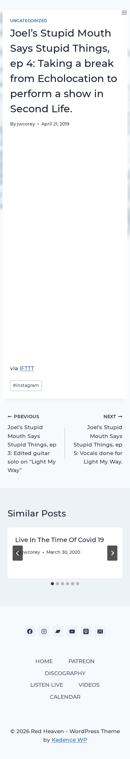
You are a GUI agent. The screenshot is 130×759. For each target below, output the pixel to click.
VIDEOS (89, 685)
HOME (44, 661)
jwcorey (26, 123)
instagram (26, 385)
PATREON (81, 661)
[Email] (100, 631)
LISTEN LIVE (46, 685)
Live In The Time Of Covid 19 (59, 540)
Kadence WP (69, 740)
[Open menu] (124, 12)
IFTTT (27, 368)
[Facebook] (30, 631)
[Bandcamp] (58, 631)
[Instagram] (43, 631)
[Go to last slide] (18, 553)
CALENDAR (65, 697)
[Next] (112, 553)
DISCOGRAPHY (65, 673)
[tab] (52, 583)
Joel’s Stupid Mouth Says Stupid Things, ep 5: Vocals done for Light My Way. (98, 439)
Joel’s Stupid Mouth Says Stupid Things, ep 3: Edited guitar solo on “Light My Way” (32, 444)
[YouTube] (72, 631)
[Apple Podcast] (86, 631)
